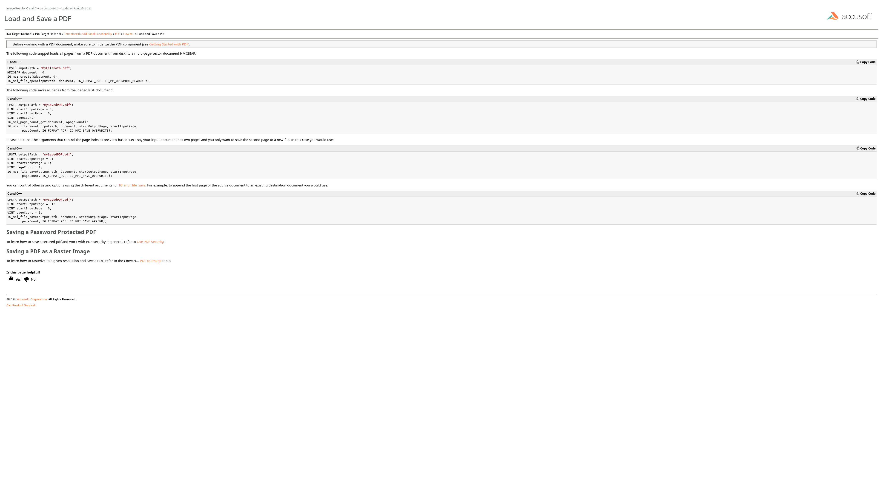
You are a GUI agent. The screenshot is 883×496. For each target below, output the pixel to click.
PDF (117, 34)
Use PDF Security (150, 241)
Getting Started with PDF (168, 44)
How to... (129, 34)
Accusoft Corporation (32, 299)
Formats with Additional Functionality (88, 34)
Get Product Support (20, 305)
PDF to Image (150, 260)
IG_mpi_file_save (132, 185)
